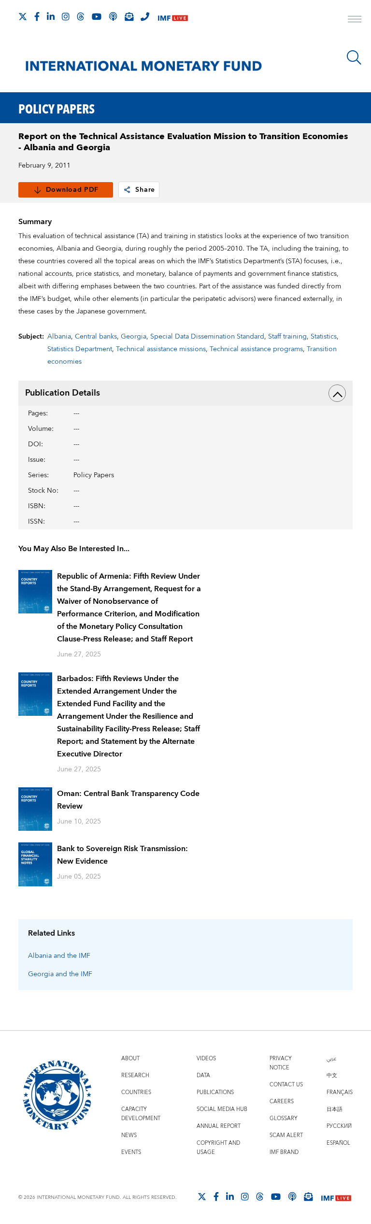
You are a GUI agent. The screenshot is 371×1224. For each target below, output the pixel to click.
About (130, 1058)
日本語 (334, 1109)
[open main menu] (354, 20)
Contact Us (286, 1084)
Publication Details (62, 392)
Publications (215, 1092)
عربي (331, 1058)
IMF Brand (284, 1152)
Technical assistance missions (161, 349)
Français (340, 1092)
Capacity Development (140, 1114)
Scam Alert (286, 1135)
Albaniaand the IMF (59, 956)
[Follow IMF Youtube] (96, 16)
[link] (127, 189)
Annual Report (219, 1126)
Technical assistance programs (256, 349)
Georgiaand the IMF (60, 974)
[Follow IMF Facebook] (37, 16)
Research (135, 1075)
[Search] (354, 57)
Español (338, 1143)
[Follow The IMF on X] (22, 16)
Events (131, 1152)
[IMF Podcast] (113, 16)
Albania (59, 336)
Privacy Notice (281, 1063)
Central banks (96, 336)
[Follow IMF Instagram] (66, 16)
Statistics (324, 336)
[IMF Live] (173, 17)
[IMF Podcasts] (292, 1196)
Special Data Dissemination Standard (207, 336)
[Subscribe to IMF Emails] (129, 16)
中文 (332, 1075)
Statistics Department (79, 349)
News (129, 1135)
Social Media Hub (222, 1109)
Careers (282, 1101)
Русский (339, 1126)
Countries (136, 1092)
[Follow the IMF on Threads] (81, 16)
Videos (206, 1058)
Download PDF (72, 190)
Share (145, 190)
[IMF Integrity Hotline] (145, 16)
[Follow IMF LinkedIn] (51, 16)
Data (203, 1075)
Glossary (284, 1118)
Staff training (287, 336)
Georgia (133, 336)
